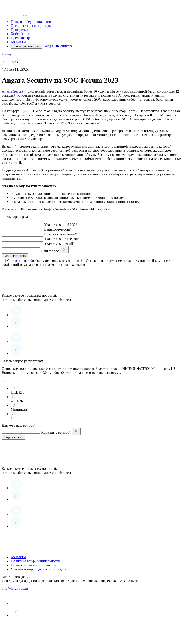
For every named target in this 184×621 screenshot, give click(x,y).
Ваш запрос (50, 251)
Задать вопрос (14, 437)
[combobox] (3, 381)
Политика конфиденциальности (35, 561)
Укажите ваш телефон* (62, 239)
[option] (96, 390)
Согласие (15, 260)
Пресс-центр (20, 38)
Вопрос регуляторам (27, 46)
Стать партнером (15, 255)
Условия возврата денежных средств (39, 569)
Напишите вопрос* (56, 432)
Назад (6, 54)
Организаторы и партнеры (31, 26)
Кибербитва (20, 34)
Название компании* (60, 234)
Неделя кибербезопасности (31, 22)
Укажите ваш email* (59, 243)
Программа (19, 30)
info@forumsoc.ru (15, 588)
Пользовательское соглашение (34, 565)
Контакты (18, 42)
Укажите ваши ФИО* (60, 225)
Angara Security (13, 91)
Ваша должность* (58, 229)
